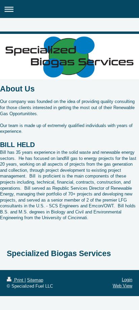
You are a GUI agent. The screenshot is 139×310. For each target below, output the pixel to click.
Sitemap (35, 280)
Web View (122, 285)
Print (19, 280)
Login (127, 279)
